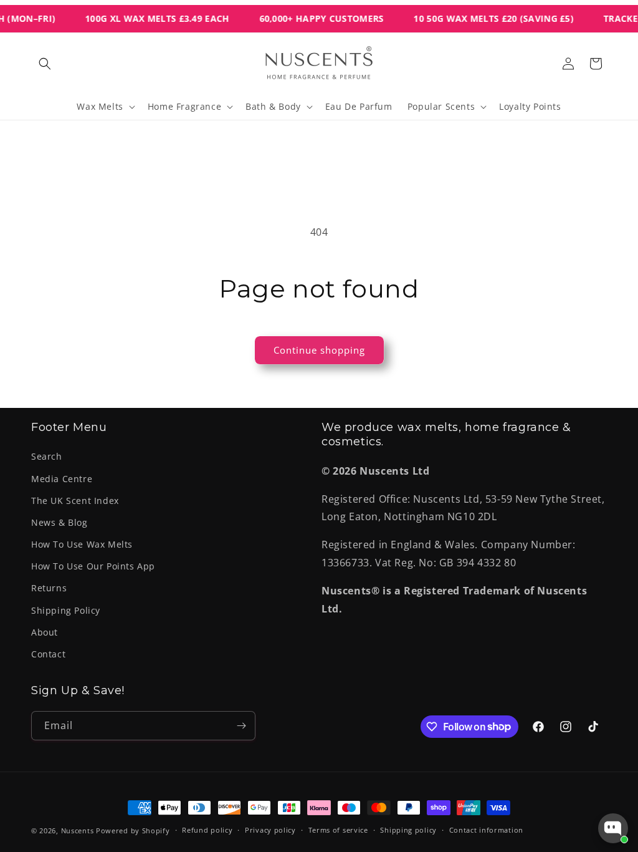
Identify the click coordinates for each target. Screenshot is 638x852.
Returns (49, 588)
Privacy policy (270, 830)
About (44, 632)
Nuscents (77, 830)
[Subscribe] (241, 725)
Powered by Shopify (133, 830)
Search (46, 456)
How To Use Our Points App (93, 566)
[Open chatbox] (613, 828)
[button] (45, 63)
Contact (48, 654)
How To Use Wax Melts (82, 544)
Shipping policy (408, 830)
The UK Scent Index (75, 500)
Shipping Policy (65, 610)
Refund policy (207, 830)
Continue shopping (319, 350)
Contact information (486, 830)
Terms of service (338, 830)
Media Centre (61, 479)
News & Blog (59, 522)
